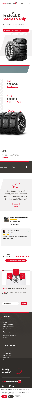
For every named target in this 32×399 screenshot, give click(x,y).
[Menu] (22, 3)
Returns (5, 342)
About (4, 320)
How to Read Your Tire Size (9, 335)
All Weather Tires (7, 353)
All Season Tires (7, 351)
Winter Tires (6, 349)
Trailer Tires (6, 357)
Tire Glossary (6, 337)
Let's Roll (24, 303)
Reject (10, 396)
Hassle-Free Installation (8, 324)
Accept (4, 396)
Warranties (5, 340)
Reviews (5, 322)
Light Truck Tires (7, 355)
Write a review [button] (15, 224)
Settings (17, 396)
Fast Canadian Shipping (8, 326)
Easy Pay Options (7, 328)
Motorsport (6, 359)
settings (12, 393)
